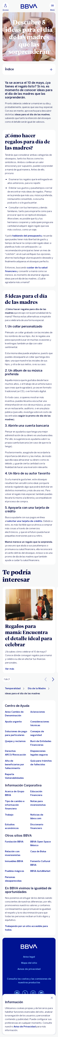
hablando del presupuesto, (27, 235)
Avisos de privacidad (29, 969)
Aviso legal (29, 956)
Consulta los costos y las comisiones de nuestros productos (29, 980)
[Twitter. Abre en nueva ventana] (25, 993)
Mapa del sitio (29, 963)
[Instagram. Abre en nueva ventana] (33, 993)
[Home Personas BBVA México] (29, 6)
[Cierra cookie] (52, 997)
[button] (53, 679)
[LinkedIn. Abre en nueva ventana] (41, 993)
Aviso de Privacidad (25, 1026)
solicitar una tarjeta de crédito (24, 521)
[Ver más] (29, 604)
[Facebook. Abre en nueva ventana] (17, 993)
